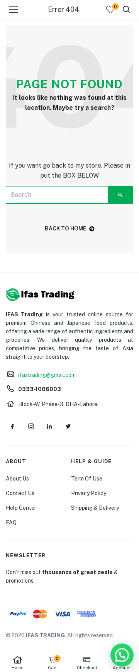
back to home (65, 228)
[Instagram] (30, 426)
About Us (17, 478)
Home (18, 667)
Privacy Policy (88, 493)
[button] (122, 655)
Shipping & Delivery (95, 508)
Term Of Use (86, 478)
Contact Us (20, 493)
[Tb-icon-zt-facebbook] (12, 426)
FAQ (11, 522)
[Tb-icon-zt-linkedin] (49, 426)
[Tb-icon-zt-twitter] (68, 426)
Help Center (21, 508)
